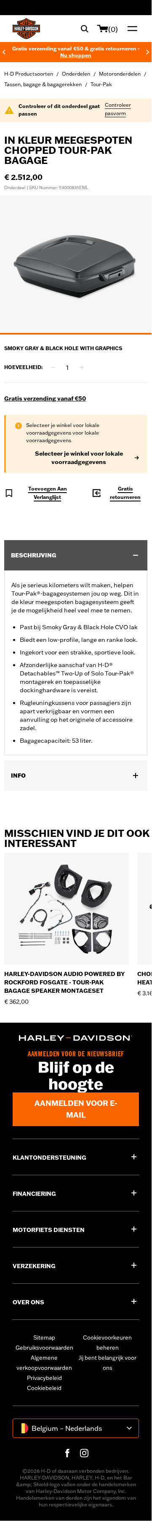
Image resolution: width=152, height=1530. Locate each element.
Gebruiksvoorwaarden (44, 1347)
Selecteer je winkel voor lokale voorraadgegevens (79, 458)
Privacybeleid (44, 1377)
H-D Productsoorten (28, 74)
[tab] (76, 334)
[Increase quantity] (81, 367)
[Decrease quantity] (53, 367)
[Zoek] (85, 28)
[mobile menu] (130, 28)
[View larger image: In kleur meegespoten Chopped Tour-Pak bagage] (76, 263)
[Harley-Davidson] (76, 1038)
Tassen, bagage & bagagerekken (43, 84)
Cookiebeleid (44, 1388)
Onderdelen (76, 74)
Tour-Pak (101, 84)
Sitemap (44, 1337)
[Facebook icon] (67, 1453)
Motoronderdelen (120, 74)
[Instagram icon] (84, 1453)
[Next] (148, 52)
